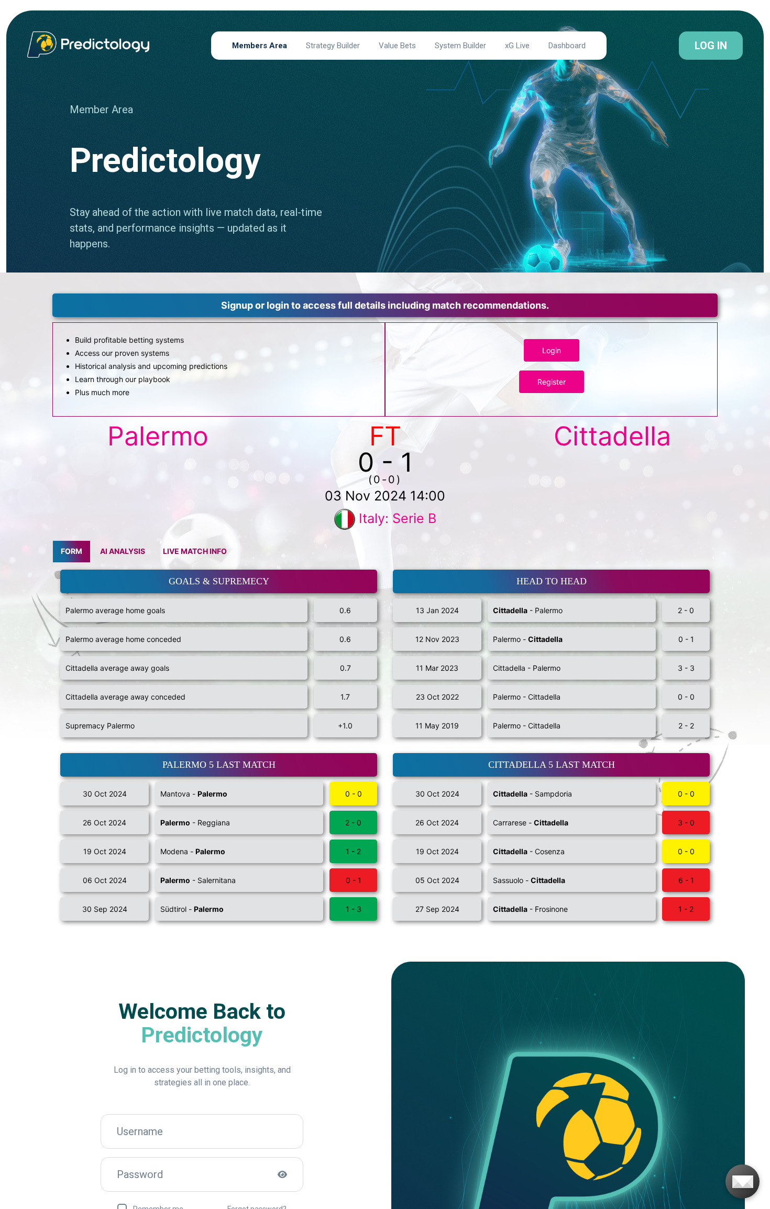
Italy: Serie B (397, 518)
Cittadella (612, 436)
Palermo (157, 436)
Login (551, 350)
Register (551, 381)
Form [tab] (71, 551)
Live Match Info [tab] (195, 551)
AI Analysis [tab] (122, 551)
